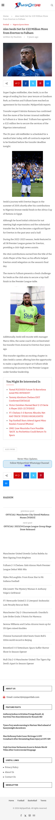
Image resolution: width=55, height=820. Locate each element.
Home (6, 16)
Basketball (32, 800)
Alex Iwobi (10, 449)
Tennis (43, 800)
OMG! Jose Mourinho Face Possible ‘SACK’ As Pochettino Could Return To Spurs (27, 432)
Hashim (8, 497)
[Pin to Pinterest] (40, 83)
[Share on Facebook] (26, 83)
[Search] (51, 5)
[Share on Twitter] (33, 83)
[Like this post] (18, 83)
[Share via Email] (48, 83)
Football (20, 800)
